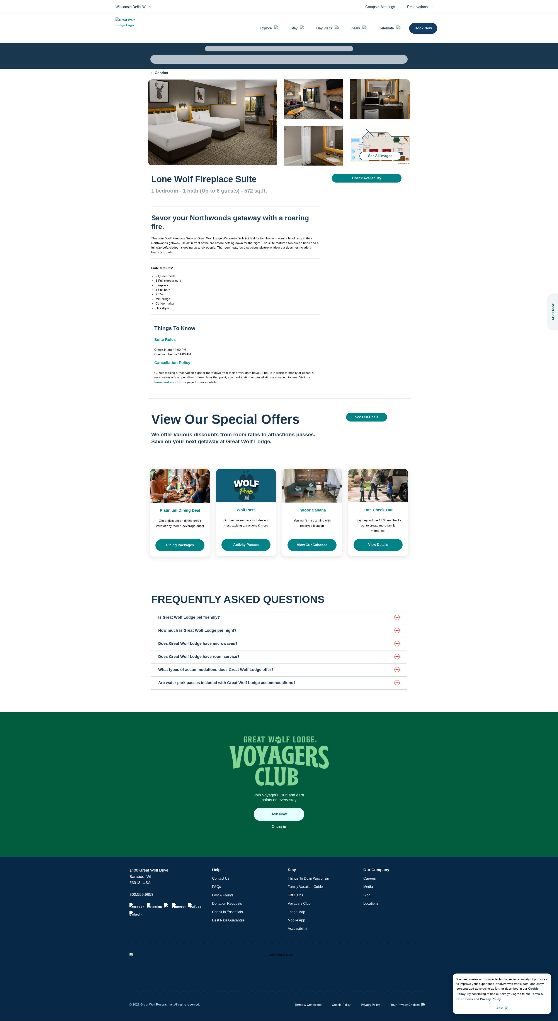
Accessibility (297, 928)
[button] (279, 617)
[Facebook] (136, 905)
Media (368, 887)
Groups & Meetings (380, 7)
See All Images (380, 156)
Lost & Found (222, 895)
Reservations (417, 7)
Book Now (423, 28)
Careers (369, 878)
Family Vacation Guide (305, 887)
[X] (167, 905)
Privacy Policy (490, 999)
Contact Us (220, 878)
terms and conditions (170, 382)
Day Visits (324, 28)
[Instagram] (154, 905)
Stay (294, 28)
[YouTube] (194, 905)
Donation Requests (227, 903)
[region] (212, 122)
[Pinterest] (178, 905)
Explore (266, 28)
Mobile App (296, 920)
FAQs (216, 887)
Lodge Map (296, 912)
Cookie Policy (341, 1004)
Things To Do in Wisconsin (308, 878)
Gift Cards (295, 895)
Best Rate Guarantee (228, 920)
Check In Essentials (227, 912)
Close (500, 1008)
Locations (370, 903)
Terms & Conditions (308, 1004)
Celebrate (386, 28)
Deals (355, 28)
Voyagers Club (299, 903)
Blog (367, 895)
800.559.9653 (141, 894)
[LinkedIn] (136, 913)
